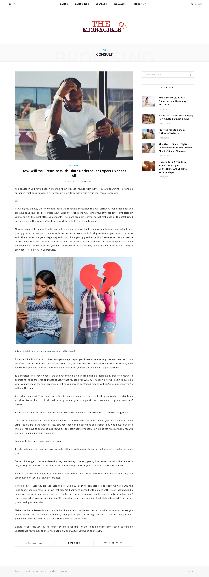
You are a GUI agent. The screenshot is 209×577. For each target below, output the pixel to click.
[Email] (121, 543)
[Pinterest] (117, 543)
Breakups (101, 4)
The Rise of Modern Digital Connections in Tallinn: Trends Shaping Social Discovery (175, 148)
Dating (64, 4)
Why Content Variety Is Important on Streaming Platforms (172, 101)
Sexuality (120, 4)
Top (192, 571)
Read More (74, 543)
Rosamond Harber (35, 543)
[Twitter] (113, 543)
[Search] (192, 4)
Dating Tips (82, 4)
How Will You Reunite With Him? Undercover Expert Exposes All (74, 173)
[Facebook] (109, 543)
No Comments (84, 182)
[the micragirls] (104, 26)
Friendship (139, 4)
